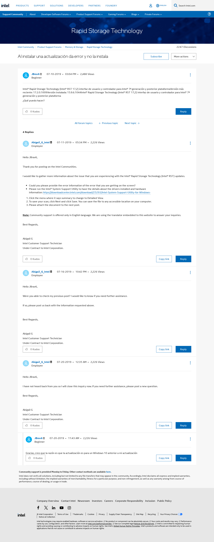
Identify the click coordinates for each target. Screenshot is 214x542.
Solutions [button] (56, 5)
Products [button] (22, 5)
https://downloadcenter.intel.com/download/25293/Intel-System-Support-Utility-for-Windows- (97, 192)
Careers (108, 501)
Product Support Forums (49, 46)
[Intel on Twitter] (46, 508)
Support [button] (39, 5)
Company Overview (48, 501)
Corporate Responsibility (129, 501)
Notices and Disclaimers (144, 523)
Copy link (164, 259)
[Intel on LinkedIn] (53, 508)
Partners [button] (95, 5)
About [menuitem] (33, 14)
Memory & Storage (74, 46)
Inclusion (150, 501)
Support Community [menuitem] (13, 14)
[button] (190, 75)
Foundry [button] (111, 5)
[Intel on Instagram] (69, 508)
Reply (183, 111)
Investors (97, 501)
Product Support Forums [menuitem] (88, 14)
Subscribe (156, 56)
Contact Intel (68, 501)
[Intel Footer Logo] (22, 514)
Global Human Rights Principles (127, 525)
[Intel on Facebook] (38, 508)
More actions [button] (181, 56)
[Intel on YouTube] (61, 508)
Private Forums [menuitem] (152, 14)
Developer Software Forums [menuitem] (55, 14)
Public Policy (164, 501)
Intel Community (26, 46)
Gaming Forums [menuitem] (116, 14)
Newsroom (84, 501)
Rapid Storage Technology (99, 46)
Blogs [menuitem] (134, 14)
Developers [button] (76, 5)
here (108, 471)
